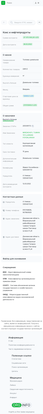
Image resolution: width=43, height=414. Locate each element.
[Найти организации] (21, 405)
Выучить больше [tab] (10, 119)
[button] (37, 3)
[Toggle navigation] (3, 3)
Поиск (9, 3)
